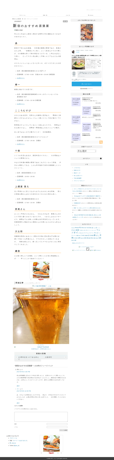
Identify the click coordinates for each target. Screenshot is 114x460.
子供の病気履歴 (77, 178)
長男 (100, 238)
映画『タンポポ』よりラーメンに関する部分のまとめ (87, 208)
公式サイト (21, 78)
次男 (79, 238)
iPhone (77, 227)
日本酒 (91, 235)
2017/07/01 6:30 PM (23, 371)
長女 (92, 238)
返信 (18, 386)
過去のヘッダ (77, 173)
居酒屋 (86, 235)
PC (80, 227)
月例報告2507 (77, 203)
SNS (85, 227)
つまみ (81, 230)
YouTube (88, 227)
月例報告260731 (86, 99)
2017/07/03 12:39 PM (24, 391)
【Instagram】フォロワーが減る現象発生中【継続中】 (87, 196)
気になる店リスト (78, 175)
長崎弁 (97, 238)
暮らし (96, 235)
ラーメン (73, 235)
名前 (15, 424)
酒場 (89, 238)
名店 (79, 235)
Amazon (73, 227)
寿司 (83, 235)
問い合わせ (90, 15)
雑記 (72, 240)
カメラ (83, 233)
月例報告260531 (97, 115)
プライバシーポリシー (79, 180)
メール (16, 427)
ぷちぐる (68, 15)
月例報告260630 (97, 108)
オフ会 (80, 233)
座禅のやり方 (77, 170)
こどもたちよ (77, 167)
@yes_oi (16, 445)
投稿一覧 (45, 15)
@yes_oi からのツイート (78, 243)
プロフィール (22, 15)
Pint (83, 227)
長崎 (94, 238)
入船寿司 (48, 357)
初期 (77, 235)
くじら (99, 227)
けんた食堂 (75, 230)
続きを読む (98, 103)
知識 (81, 238)
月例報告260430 (97, 124)
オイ (18, 389)
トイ (100, 233)
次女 (76, 238)
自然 (85, 238)
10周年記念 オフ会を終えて (28, 358)
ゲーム (87, 233)
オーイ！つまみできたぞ (20, 440)
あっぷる (94, 227)
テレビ (96, 233)
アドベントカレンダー (92, 230)
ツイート (91, 233)
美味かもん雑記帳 (94, 9)
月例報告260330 (86, 135)
